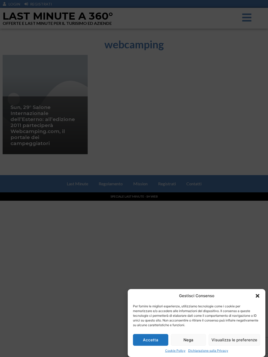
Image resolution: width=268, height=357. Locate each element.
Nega (188, 339)
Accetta (150, 339)
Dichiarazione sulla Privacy (208, 351)
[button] (257, 295)
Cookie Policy (175, 351)
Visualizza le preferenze (234, 339)
